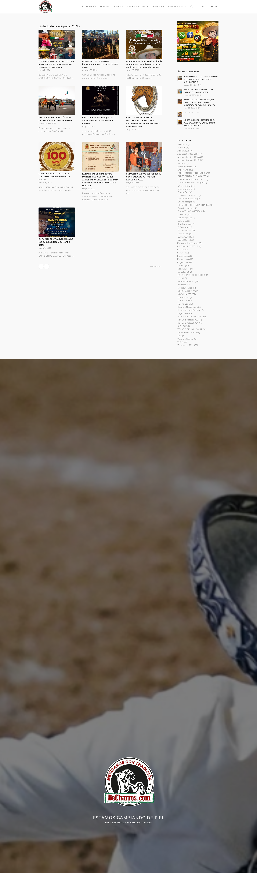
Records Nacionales (187, 307)
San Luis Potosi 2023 (187, 320)
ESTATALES (183, 237)
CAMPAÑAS (183, 170)
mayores (181, 285)
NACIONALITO (184, 294)
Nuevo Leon (183, 304)
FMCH (180, 253)
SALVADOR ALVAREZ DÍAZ (190, 317)
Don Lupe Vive (184, 224)
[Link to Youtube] (212, 6)
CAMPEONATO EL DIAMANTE (191, 176)
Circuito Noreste (185, 208)
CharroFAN (182, 192)
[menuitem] (88, 6)
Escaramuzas (184, 231)
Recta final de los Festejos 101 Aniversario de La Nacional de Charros (97, 120)
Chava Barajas (184, 202)
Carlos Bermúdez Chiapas (190, 183)
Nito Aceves (183, 298)
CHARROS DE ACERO (187, 195)
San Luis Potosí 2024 (187, 323)
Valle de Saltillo (185, 339)
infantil (181, 266)
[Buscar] (191, 6)
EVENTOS (182, 240)
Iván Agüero (183, 269)
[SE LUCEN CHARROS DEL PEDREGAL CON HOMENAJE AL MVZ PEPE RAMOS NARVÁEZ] (144, 157)
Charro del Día (184, 186)
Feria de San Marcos (188, 243)
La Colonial (183, 272)
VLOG (180, 342)
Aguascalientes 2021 (187, 154)
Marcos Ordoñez (185, 281)
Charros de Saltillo (187, 199)
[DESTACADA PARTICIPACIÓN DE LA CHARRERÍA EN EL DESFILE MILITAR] (57, 100)
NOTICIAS (182, 301)
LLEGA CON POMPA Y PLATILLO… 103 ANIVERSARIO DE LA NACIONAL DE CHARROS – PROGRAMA (56, 64)
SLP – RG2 (182, 326)
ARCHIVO (181, 164)
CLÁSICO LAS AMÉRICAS (189, 211)
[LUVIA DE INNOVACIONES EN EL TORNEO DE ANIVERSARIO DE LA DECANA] (57, 157)
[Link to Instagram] (207, 6)
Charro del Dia (184, 189)
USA (179, 336)
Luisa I (180, 278)
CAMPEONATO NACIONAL (190, 180)
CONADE (181, 215)
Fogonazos (183, 256)
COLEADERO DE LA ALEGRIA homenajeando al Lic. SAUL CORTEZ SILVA (100, 64)
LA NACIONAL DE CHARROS (191, 275)
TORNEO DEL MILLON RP (189, 329)
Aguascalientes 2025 (188, 160)
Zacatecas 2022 (185, 345)
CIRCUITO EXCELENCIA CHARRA (193, 205)
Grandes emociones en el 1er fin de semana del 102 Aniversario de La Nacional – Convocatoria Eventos (144, 64)
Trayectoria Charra (187, 333)
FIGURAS (181, 250)
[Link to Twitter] (216, 6)
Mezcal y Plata (184, 288)
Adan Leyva (183, 151)
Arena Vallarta (184, 167)
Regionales (183, 313)
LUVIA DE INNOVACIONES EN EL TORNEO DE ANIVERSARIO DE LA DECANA (54, 176)
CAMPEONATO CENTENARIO (191, 173)
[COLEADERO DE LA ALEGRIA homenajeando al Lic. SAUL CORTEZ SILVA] (100, 44)
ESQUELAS (183, 234)
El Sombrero (183, 227)
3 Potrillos (182, 144)
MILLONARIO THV (186, 291)
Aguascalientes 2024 (188, 157)
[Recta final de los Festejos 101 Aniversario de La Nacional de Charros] (100, 100)
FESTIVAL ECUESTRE (187, 246)
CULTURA (182, 221)
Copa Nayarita (184, 218)
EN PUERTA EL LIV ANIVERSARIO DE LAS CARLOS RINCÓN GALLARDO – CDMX (56, 242)
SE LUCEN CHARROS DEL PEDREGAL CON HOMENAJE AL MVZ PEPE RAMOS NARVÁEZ (143, 177)
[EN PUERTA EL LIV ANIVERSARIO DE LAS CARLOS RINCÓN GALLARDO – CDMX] (57, 222)
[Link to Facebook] (203, 6)
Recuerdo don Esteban (189, 310)
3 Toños (181, 148)
